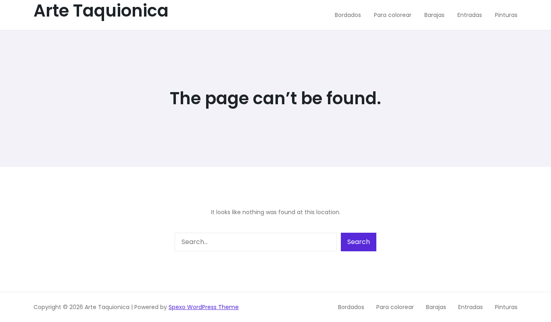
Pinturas (506, 307)
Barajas (436, 307)
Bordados (351, 307)
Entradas (470, 307)
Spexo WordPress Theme (204, 307)
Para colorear (395, 307)
